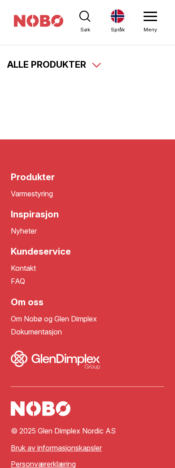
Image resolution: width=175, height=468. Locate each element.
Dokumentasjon (36, 332)
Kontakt (23, 268)
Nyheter (24, 231)
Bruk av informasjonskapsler (56, 448)
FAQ (18, 281)
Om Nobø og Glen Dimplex (54, 319)
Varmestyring (32, 194)
